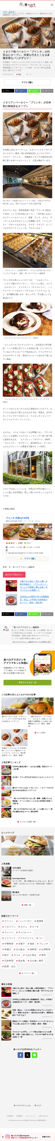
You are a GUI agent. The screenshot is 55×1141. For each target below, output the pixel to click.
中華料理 (8, 944)
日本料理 (8, 961)
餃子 (6, 955)
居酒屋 (40, 921)
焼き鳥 (21, 961)
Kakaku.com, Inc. (17, 1120)
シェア (20, 91)
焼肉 (32, 944)
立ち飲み (20, 949)
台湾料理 (45, 949)
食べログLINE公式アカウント (34, 1055)
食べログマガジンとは (22, 1105)
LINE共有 (34, 91)
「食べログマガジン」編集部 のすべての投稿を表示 (31, 642)
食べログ (38, 1105)
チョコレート (25, 932)
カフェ (23, 927)
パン (30, 74)
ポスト (7, 90)
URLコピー (48, 91)
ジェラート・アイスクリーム (19, 938)
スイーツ (8, 932)
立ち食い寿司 (36, 961)
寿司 (43, 955)
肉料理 (33, 949)
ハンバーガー (25, 921)
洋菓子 (21, 944)
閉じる (3, 1137)
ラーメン (8, 921)
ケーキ (35, 927)
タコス (17, 955)
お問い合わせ (43, 1116)
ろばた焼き (31, 955)
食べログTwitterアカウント (27, 1055)
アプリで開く (21, 558)
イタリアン (10, 927)
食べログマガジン (27, 5)
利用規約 (19, 1116)
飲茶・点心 (10, 966)
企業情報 (10, 1116)
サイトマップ (30, 1116)
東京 (20, 74)
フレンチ (43, 944)
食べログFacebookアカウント (20, 1055)
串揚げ (7, 949)
